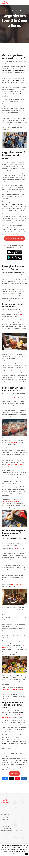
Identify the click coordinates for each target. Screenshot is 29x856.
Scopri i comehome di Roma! (14, 238)
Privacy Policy (4, 817)
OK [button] (26, 853)
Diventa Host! (14, 773)
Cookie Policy (4, 819)
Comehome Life (21, 11)
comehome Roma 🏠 (8, 291)
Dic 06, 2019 (13, 11)
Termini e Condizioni (6, 814)
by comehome (16, 31)
